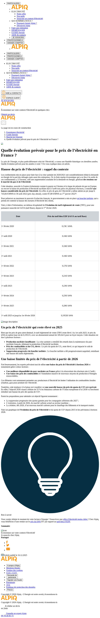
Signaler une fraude (14, 580)
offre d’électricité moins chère (75, 519)
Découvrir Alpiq (23, 25)
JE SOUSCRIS (18, 37)
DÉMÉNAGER (18, 30)
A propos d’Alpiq (13, 566)
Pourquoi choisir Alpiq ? (27, 23)
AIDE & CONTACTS (13, 93)
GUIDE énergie (18, 32)
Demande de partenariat (12, 576)
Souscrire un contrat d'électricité (30, 18)
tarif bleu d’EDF (63, 521)
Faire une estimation (19, 28)
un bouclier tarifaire (85, 198)
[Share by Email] (8, 550)
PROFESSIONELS (14, 56)
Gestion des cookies (14, 570)
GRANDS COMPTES (15, 43)
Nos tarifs (21, 16)
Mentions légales (13, 568)
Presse (10, 590)
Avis (8, 585)
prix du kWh (35, 521)
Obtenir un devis (8, 114)
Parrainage (10, 582)
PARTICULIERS (13, 3)
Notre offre (21, 14)
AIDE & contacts (18, 35)
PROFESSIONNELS (15, 40)
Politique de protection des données (20, 587)
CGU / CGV (11, 573)
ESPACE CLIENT (13, 98)
